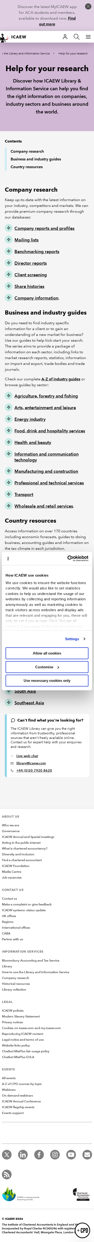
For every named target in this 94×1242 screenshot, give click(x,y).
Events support (13, 1113)
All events (9, 1078)
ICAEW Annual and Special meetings (28, 837)
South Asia (25, 691)
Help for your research (73, 53)
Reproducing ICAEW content (22, 1034)
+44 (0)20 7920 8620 (34, 770)
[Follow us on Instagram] (55, 1154)
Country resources (27, 167)
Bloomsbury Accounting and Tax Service (30, 961)
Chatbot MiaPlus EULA (18, 1057)
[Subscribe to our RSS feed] (7, 1174)
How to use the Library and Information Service (35, 972)
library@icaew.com (31, 763)
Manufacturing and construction (46, 471)
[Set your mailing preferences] (87, 1154)
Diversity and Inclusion (18, 854)
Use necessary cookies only (47, 680)
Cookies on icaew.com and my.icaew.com (31, 1028)
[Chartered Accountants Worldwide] (80, 1195)
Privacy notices (12, 1022)
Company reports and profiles (44, 228)
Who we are (10, 825)
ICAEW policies (13, 1011)
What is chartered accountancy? (24, 849)
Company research (27, 151)
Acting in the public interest (21, 843)
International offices (16, 928)
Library (7, 966)
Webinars (9, 1090)
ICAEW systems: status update (24, 910)
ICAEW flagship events (18, 1107)
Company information (36, 298)
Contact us (9, 899)
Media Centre (11, 872)
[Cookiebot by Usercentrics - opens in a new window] (67, 558)
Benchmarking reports (36, 251)
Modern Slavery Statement (21, 1016)
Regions (7, 922)
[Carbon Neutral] (23, 1195)
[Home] (15, 37)
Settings (72, 639)
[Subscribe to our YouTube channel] (71, 1154)
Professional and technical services (49, 482)
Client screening (30, 274)
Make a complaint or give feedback (27, 904)
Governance (11, 831)
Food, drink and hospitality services (49, 430)
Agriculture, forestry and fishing (46, 396)
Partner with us (12, 939)
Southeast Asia (29, 702)
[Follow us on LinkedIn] (23, 1154)
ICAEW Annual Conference (21, 1101)
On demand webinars (17, 1096)
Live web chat (27, 756)
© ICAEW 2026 (12, 1218)
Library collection (14, 990)
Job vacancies (12, 878)
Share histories (29, 286)
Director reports (30, 263)
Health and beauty (32, 442)
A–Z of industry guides (60, 379)
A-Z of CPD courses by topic (22, 1084)
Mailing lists (26, 239)
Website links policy (16, 1045)
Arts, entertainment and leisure (45, 407)
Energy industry (30, 419)
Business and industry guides (36, 159)
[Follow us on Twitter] (7, 1154)
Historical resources (16, 984)
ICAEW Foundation (15, 866)
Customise (44, 667)
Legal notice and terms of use (23, 1040)
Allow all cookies (47, 653)
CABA (6, 933)
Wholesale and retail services (43, 506)
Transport (23, 494)
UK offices (9, 916)
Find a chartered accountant (22, 860)
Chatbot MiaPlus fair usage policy (25, 1051)
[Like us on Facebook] (39, 1154)
